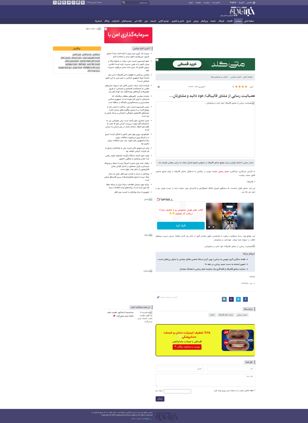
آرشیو (191, 2)
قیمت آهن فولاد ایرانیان (90, 61)
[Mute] (214, 227)
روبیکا (55, 2)
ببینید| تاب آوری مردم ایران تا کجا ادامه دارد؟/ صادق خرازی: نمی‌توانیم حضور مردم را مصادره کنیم (128, 55)
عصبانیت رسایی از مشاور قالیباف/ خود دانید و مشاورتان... (212, 96)
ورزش (195, 21)
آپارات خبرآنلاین (64, 2)
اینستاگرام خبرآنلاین (73, 2)
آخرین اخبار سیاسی (141, 48)
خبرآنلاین (237, 11)
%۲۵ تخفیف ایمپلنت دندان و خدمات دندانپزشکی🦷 (187, 335)
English (233, 2)
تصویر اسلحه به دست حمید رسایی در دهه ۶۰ (225, 264)
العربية (241, 2)
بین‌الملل (204, 21)
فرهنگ (221, 21)
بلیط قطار (82, 64)
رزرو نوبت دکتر (93, 70)
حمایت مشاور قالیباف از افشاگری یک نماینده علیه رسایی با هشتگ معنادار (212, 269)
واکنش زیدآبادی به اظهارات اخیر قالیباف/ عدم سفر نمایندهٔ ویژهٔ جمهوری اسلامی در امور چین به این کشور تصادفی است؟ (127, 78)
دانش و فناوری (178, 21)
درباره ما (207, 2)
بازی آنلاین (76, 54)
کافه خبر (138, 21)
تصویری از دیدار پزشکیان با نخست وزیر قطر (131, 192)
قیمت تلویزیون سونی (91, 57)
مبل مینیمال (76, 57)
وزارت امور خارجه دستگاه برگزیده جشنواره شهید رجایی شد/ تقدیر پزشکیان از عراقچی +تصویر (127, 157)
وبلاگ (106, 21)
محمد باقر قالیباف (226, 314)
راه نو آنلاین (86, 54)
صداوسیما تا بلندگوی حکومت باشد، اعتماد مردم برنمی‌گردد (120, 314)
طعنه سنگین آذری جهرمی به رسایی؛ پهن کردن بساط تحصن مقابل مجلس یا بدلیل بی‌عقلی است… (201, 259)
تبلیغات (198, 2)
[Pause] (209, 227)
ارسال (160, 398)
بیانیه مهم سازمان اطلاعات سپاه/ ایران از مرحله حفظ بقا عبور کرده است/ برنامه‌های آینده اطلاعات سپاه (127, 186)
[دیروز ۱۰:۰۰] (143, 317)
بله (59, 2)
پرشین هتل (65, 57)
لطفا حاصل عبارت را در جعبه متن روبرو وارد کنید (234, 390)
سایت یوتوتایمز (71, 64)
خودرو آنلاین (163, 21)
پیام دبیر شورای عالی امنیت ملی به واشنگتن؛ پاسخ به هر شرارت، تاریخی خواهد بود (127, 150)
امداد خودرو (77, 67)
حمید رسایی (224, 171)
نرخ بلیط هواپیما (65, 67)
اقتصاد (229, 21)
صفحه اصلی (249, 21)
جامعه (213, 21)
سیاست (238, 21)
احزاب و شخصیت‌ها (219, 77)
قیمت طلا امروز (93, 64)
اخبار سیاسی (236, 77)
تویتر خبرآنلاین (69, 2)
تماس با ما (216, 2)
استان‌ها (98, 21)
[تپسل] (157, 59)
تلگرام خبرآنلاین (78, 2)
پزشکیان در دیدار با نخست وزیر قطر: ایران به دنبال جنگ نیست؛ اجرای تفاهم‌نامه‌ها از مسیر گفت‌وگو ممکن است (126, 177)
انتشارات (115, 21)
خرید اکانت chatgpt (91, 67)
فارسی (249, 2)
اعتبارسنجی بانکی (72, 61)
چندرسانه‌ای (127, 21)
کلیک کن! (181, 226)
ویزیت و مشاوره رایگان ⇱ (187, 347)
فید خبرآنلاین (83, 2)
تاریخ (189, 21)
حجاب (212, 314)
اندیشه (153, 21)
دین (146, 21)
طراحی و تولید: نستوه (139, 418)
